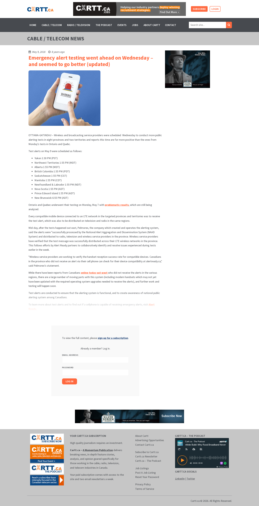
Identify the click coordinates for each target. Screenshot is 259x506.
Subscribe (199, 9)
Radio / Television (78, 25)
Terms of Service (144, 489)
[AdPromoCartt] (47, 480)
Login (215, 9)
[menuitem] (33, 25)
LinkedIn (180, 478)
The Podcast (104, 25)
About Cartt (152, 25)
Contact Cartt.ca (144, 444)
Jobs (135, 25)
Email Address (70, 355)
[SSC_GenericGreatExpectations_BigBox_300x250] (187, 69)
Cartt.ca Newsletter (146, 456)
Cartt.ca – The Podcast (148, 460)
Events (122, 25)
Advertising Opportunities (149, 440)
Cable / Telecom (52, 25)
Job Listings (142, 468)
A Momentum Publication (98, 450)
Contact (170, 25)
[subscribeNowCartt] (47, 438)
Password (68, 367)
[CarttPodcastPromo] (47, 468)
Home (33, 25)
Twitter (191, 478)
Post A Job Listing (145, 472)
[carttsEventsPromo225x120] (47, 453)
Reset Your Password (147, 477)
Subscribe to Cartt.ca (147, 452)
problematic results (117, 205)
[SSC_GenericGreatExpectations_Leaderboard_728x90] (129, 416)
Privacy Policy (143, 484)
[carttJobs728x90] (129, 9)
